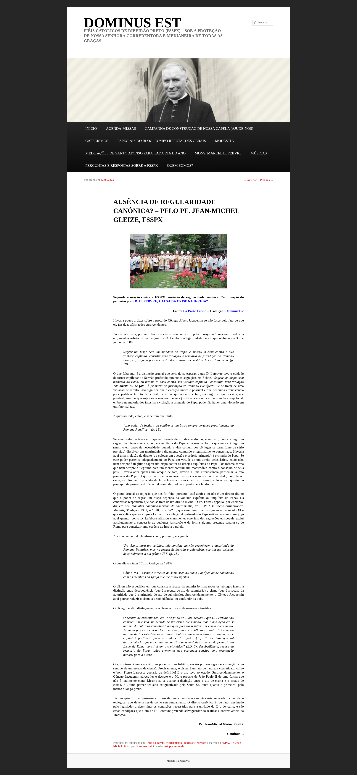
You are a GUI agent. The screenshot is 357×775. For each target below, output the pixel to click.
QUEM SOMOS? (180, 165)
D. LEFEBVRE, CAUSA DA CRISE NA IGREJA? (171, 301)
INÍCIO (91, 128)
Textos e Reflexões (194, 742)
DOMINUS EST (132, 22)
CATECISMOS (96, 141)
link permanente (174, 746)
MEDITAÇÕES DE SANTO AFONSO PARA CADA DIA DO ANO (135, 153)
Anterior (250, 180)
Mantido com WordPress (178, 761)
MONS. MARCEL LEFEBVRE (218, 153)
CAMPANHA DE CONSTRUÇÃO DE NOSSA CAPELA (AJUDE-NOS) (199, 128)
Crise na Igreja (154, 742)
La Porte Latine (194, 311)
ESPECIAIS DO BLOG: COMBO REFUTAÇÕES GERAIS (161, 141)
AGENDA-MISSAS (121, 128)
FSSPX (224, 742)
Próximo (266, 180)
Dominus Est (234, 311)
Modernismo (174, 742)
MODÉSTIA (224, 141)
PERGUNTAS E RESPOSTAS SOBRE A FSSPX (121, 165)
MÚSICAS (258, 153)
